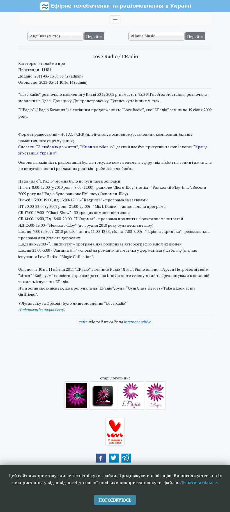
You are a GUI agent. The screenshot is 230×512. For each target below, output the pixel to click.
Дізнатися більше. (199, 482)
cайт (83, 321)
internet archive (137, 321)
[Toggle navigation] (115, 19)
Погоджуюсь (115, 500)
